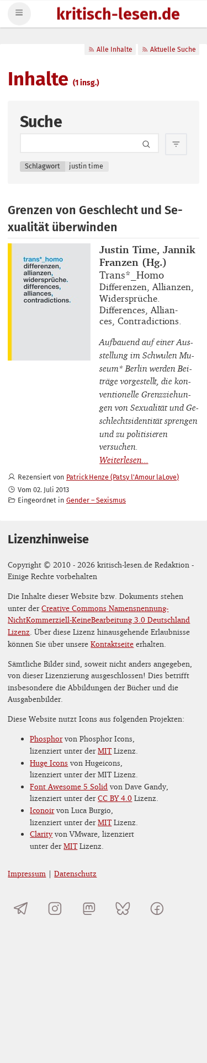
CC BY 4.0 (115, 798)
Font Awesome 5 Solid (69, 786)
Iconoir (42, 810)
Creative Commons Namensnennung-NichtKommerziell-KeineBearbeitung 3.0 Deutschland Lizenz (99, 619)
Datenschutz (75, 873)
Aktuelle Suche (173, 49)
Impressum (27, 873)
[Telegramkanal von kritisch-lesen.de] (21, 909)
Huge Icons (49, 762)
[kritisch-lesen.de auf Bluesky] (123, 909)
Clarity (41, 833)
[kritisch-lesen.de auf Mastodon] (89, 909)
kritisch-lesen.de (118, 15)
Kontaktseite (112, 643)
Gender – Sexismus (96, 500)
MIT (105, 750)
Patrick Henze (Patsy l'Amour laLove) (122, 477)
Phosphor (46, 738)
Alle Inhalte (114, 49)
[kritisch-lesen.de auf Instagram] (55, 909)
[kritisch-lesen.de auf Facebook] (157, 909)
